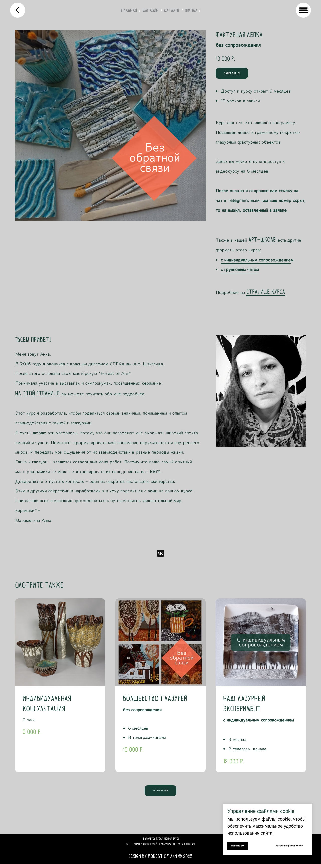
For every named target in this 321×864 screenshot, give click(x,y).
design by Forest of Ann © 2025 (161, 856)
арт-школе (262, 239)
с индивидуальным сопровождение (256, 260)
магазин (150, 10)
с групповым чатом (240, 269)
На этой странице (37, 393)
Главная (129, 10)
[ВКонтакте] (160, 553)
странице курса (265, 291)
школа (191, 10)
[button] (232, 73)
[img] (17, 10)
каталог (172, 10)
